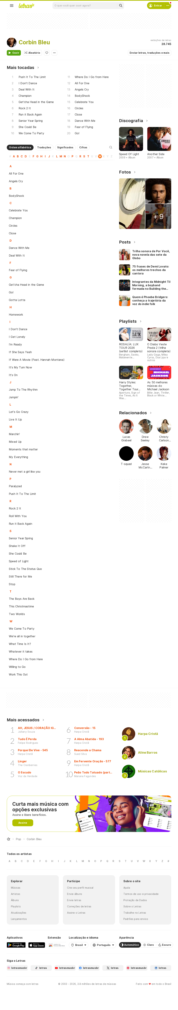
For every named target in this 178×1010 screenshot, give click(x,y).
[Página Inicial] (8, 839)
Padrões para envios (135, 918)
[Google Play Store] (16, 945)
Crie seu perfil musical (80, 887)
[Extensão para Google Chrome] (57, 945)
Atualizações (18, 912)
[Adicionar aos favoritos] (47, 53)
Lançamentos (19, 918)
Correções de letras (79, 906)
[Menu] (12, 5)
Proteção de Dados (135, 900)
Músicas (16, 887)
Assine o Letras (76, 912)
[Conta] (167, 5)
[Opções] (54, 53)
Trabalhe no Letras (134, 912)
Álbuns (15, 900)
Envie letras (74, 900)
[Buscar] (120, 5)
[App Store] (36, 945)
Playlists (16, 906)
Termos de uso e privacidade (141, 893)
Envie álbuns (74, 893)
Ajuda (126, 887)
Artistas (15, 893)
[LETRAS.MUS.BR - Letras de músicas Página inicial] (26, 5)
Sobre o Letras (132, 906)
